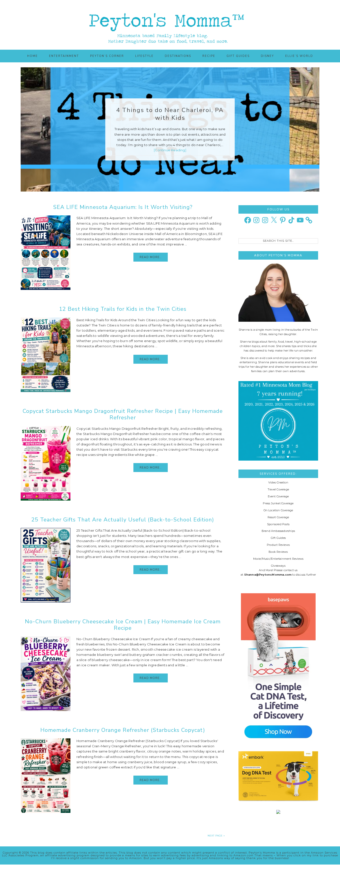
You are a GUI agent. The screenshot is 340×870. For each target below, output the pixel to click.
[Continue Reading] (170, 150)
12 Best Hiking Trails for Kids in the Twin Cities (122, 309)
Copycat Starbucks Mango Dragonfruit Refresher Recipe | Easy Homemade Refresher (123, 414)
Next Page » (216, 835)
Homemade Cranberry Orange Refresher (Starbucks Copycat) (122, 730)
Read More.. (151, 257)
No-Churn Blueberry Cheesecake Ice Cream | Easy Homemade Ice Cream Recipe (123, 625)
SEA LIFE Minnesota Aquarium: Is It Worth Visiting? (122, 207)
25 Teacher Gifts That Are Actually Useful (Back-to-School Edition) (122, 519)
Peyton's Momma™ (170, 25)
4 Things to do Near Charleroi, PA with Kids (170, 114)
